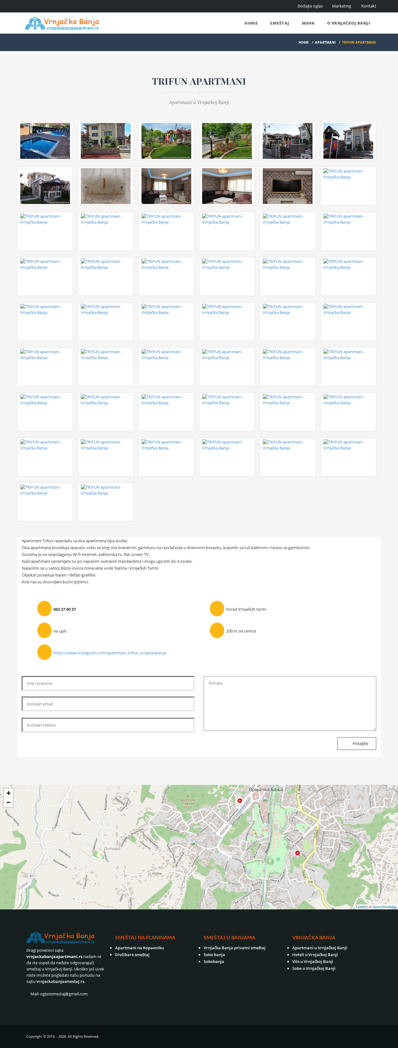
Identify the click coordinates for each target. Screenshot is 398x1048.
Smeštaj (279, 23)
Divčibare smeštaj (132, 954)
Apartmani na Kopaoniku (139, 948)
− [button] (9, 802)
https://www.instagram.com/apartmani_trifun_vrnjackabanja (109, 653)
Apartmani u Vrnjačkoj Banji (319, 948)
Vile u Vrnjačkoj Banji (312, 961)
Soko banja (214, 954)
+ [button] (9, 793)
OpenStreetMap (384, 906)
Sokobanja (214, 961)
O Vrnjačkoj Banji (348, 23)
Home (250, 23)
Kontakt (368, 6)
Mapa (308, 23)
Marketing (341, 6)
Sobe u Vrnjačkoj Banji (314, 968)
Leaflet (361, 906)
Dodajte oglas (310, 6)
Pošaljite (360, 743)
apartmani (325, 42)
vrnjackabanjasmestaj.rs (60, 981)
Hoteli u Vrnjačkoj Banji (315, 954)
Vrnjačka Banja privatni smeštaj (235, 948)
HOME (303, 42)
